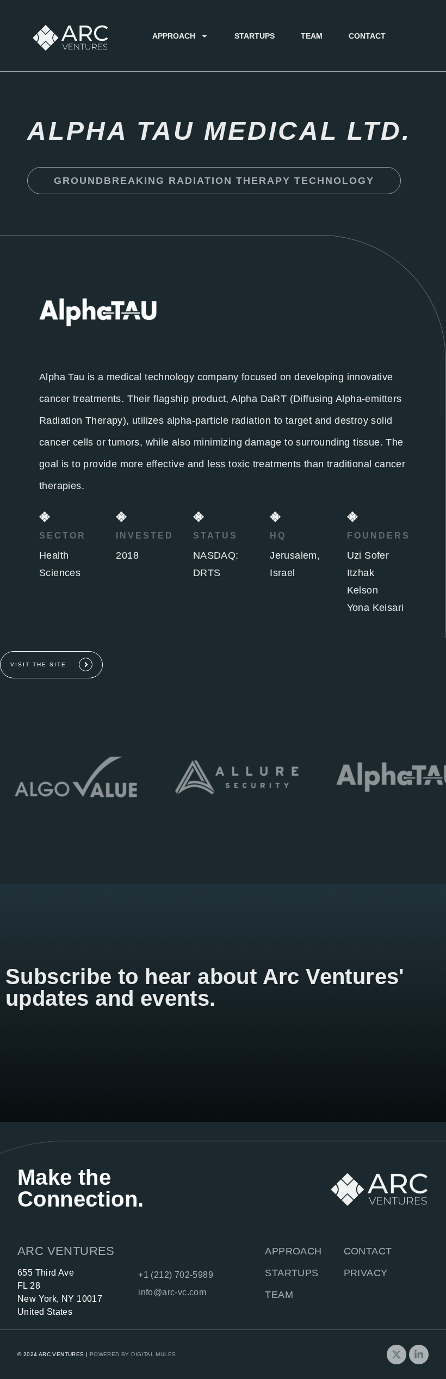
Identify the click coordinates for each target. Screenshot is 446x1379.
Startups (254, 36)
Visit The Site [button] (38, 664)
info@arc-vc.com (172, 1292)
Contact (367, 36)
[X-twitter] (396, 1354)
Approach (173, 36)
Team (312, 36)
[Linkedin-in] (419, 1354)
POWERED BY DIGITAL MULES (133, 1354)
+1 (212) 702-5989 (175, 1274)
